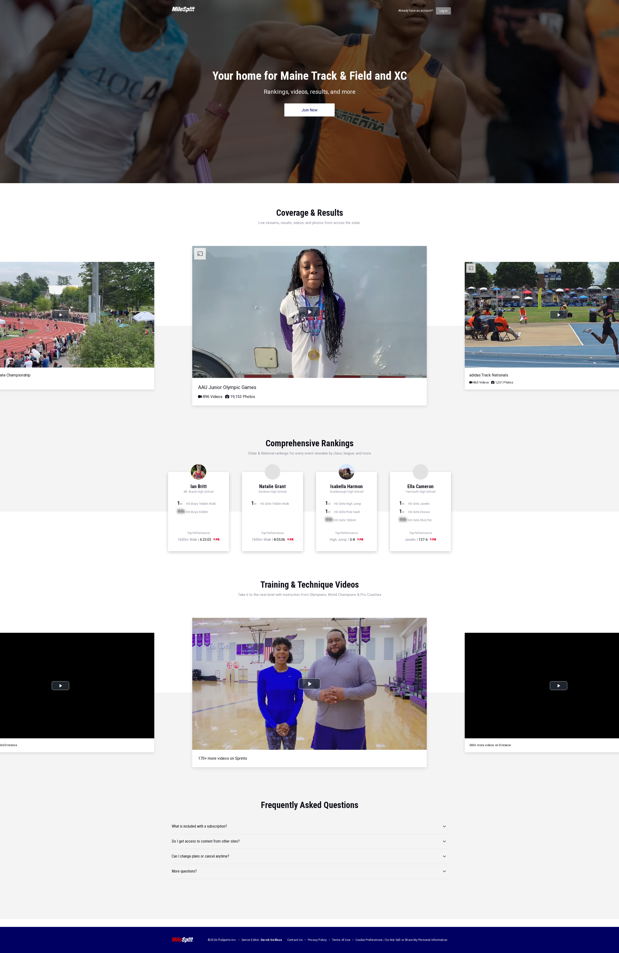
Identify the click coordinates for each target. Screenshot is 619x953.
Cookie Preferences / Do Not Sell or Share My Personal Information (401, 940)
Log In (444, 11)
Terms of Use (341, 940)
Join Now (309, 110)
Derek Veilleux (271, 940)
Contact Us (295, 940)
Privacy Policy (317, 940)
